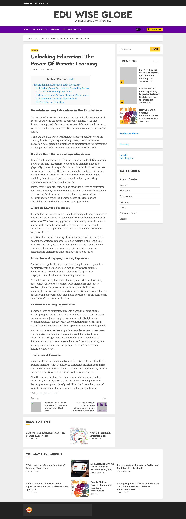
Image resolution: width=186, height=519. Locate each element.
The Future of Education (50, 101)
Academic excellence (129, 133)
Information (126, 196)
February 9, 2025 (39, 70)
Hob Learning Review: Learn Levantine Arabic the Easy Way (102, 466)
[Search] (143, 29)
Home (26, 29)
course (40, 393)
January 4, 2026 (146, 81)
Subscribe (156, 29)
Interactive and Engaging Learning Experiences (62, 95)
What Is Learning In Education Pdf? (100, 434)
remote (54, 393)
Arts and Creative (128, 179)
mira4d (123, 155)
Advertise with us (72, 29)
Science (123, 218)
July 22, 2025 (145, 103)
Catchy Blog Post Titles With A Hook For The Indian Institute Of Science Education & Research (138, 486)
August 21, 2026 (33, 439)
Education (125, 190)
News (122, 207)
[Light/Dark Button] (138, 29)
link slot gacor (127, 158)
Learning (35, 50)
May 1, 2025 (145, 121)
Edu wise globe (93, 14)
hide (71, 79)
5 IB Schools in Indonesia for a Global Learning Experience (45, 434)
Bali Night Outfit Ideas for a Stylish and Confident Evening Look (148, 74)
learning (47, 393)
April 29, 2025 (123, 492)
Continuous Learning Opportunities (56, 98)
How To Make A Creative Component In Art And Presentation (148, 114)
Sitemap (55, 29)
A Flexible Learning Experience (54, 91)
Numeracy (124, 144)
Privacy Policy (40, 29)
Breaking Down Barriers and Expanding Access (62, 88)
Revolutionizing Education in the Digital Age (56, 84)
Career (123, 185)
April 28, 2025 (96, 439)
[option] (140, 77)
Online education (128, 213)
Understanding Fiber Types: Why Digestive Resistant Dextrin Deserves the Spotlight (149, 94)
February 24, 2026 (98, 473)
